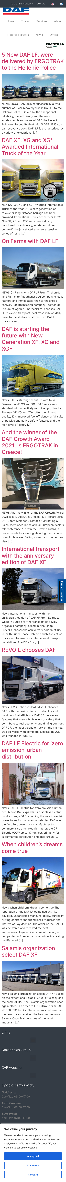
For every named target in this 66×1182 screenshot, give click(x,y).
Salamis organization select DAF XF (28, 951)
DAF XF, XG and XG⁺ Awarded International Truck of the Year (30, 147)
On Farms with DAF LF (30, 241)
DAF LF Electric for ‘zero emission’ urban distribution (32, 750)
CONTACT (42, 3)
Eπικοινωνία (62, 591)
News (39, 34)
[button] (33, 1040)
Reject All (33, 1174)
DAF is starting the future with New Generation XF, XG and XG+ (31, 339)
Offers (54, 34)
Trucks (25, 21)
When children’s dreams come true (32, 847)
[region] (33, 1153)
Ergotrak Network (18, 34)
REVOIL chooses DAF (29, 649)
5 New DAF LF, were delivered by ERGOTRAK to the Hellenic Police (33, 61)
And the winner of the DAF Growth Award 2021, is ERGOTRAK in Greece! (30, 442)
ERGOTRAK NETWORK (22, 3)
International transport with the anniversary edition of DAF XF (31, 555)
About (58, 21)
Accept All (33, 1156)
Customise (33, 1165)
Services (41, 21)
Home (10, 21)
